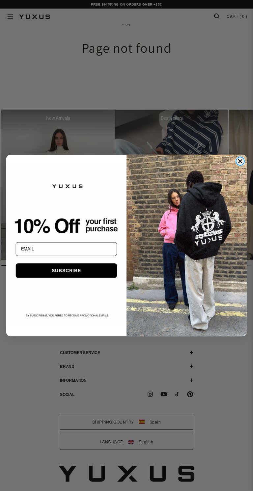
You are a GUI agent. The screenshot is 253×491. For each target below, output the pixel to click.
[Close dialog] (240, 161)
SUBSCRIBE (66, 270)
